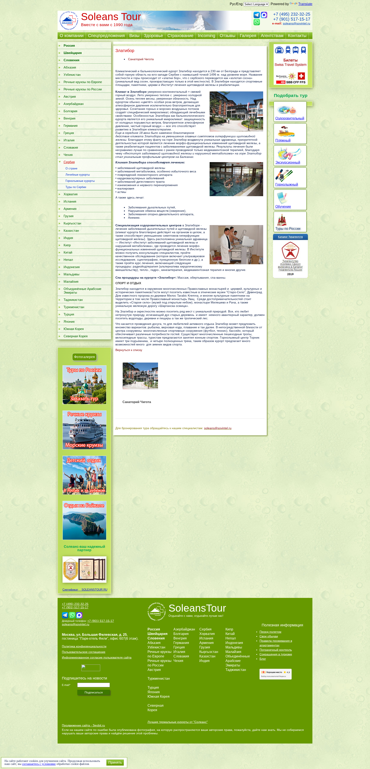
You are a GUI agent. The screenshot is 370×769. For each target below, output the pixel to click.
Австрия (70, 96)
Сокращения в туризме (276, 654)
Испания (70, 201)
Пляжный (283, 140)
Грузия (68, 216)
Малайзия (71, 281)
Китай (68, 252)
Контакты (297, 35)
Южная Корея (74, 329)
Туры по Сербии (76, 187)
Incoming (206, 35)
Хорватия (71, 194)
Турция (69, 314)
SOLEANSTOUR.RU (93, 589)
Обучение (283, 206)
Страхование (180, 35)
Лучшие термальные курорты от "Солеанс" (178, 722)
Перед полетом (270, 631)
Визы (134, 35)
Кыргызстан (72, 223)
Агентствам (272, 35)
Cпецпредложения (106, 35)
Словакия (71, 147)
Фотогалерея (84, 357)
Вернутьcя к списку (128, 350)
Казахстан (71, 230)
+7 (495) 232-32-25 (291, 14)
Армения (70, 209)
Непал (68, 259)
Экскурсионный (287, 162)
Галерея (248, 35)
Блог (263, 658)
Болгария (70, 111)
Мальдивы (71, 274)
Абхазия (70, 67)
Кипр (67, 245)
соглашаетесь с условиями (39, 764)
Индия (68, 238)
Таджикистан (73, 300)
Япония (69, 321)
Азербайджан (74, 104)
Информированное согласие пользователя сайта (96, 657)
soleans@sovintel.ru (296, 23)
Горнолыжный (286, 184)
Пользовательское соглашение (83, 652)
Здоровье (153, 35)
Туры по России (287, 228)
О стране (71, 168)
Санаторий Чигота (141, 59)
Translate (305, 4)
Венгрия (69, 118)
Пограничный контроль (276, 649)
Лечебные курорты (78, 174)
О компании (72, 35)
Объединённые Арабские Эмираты (82, 290)
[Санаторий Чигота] (140, 376)
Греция (69, 133)
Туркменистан (74, 307)
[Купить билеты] (291, 83)
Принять (115, 762)
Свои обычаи (269, 636)
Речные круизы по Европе (83, 82)
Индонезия (72, 267)
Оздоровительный (289, 118)
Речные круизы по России (83, 89)
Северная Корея (76, 336)
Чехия (68, 155)
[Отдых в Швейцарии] (84, 540)
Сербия (69, 162)
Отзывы (227, 35)
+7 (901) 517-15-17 (291, 19)
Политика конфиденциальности (84, 646)
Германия (71, 125)
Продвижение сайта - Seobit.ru (83, 725)
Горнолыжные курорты (80, 180)
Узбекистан (72, 74)
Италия (69, 140)
